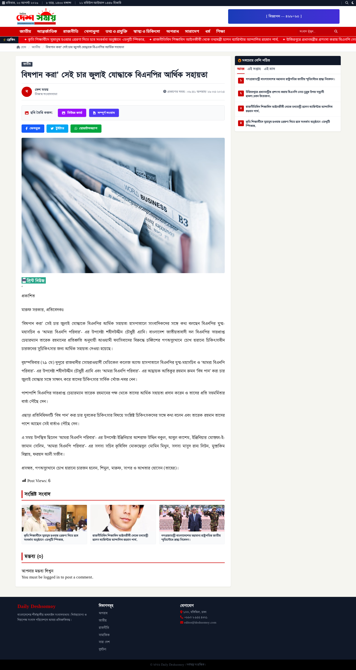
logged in (52, 577)
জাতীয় (25, 31)
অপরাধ (172, 31)
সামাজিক (104, 635)
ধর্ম (207, 31)
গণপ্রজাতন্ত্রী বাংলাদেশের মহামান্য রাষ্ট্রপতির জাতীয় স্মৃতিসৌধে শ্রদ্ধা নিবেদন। (191, 537)
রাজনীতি (70, 31)
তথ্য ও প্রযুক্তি (116, 31)
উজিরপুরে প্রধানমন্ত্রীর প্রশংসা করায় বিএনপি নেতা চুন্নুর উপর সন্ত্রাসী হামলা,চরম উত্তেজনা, (285, 94)
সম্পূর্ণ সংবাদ (106, 113)
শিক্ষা (220, 31)
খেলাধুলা (91, 31)
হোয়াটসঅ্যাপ (88, 128)
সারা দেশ (104, 642)
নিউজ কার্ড (74, 113)
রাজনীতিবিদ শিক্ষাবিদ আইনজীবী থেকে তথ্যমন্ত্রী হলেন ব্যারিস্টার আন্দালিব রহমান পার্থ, (179, 40)
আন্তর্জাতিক (47, 31)
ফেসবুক (35, 128)
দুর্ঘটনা (102, 649)
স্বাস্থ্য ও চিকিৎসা (146, 31)
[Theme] (353, 3)
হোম (23, 47)
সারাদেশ (192, 31)
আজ (241, 69)
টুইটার (60, 128)
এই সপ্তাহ (254, 69)
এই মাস (269, 69)
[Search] (346, 3)
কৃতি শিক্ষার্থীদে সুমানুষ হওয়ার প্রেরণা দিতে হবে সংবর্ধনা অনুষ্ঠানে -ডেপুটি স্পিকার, (51, 537)
